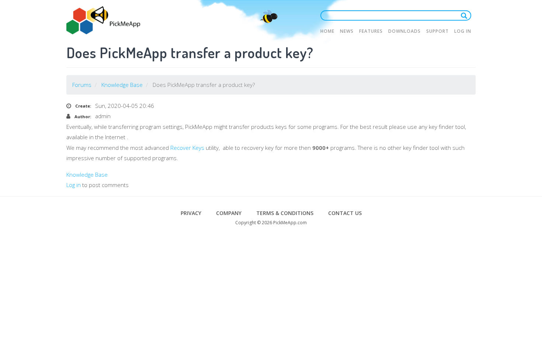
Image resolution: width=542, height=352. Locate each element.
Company (229, 213)
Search (465, 15)
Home (327, 31)
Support (437, 31)
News (347, 31)
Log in (462, 31)
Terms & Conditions (284, 213)
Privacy (191, 213)
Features (371, 31)
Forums (81, 84)
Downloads (404, 31)
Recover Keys (187, 147)
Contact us (345, 213)
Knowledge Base (122, 84)
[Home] (103, 20)
